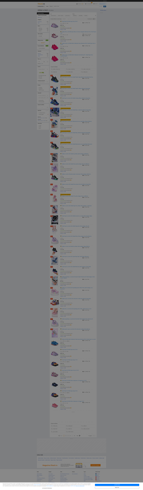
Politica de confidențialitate (80, 485)
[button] (47, 487)
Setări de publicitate (50, 485)
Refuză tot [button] (117, 487)
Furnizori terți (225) (37, 484)
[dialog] (71, 486)
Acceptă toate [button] (117, 484)
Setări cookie (73, 485)
